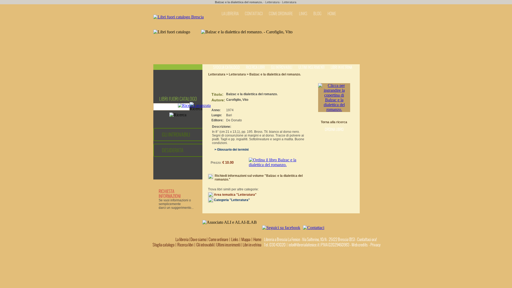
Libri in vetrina (341, 67)
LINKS (303, 13)
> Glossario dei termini (230, 149)
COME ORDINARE (281, 13)
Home (257, 239)
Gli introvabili (281, 67)
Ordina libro (334, 129)
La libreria (182, 239)
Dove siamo (198, 239)
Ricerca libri (255, 67)
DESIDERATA (172, 150)
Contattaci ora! (367, 239)
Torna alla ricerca (334, 122)
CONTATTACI (254, 13)
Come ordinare (218, 239)
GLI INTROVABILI (176, 134)
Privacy (375, 244)
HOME (331, 13)
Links (234, 239)
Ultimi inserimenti (311, 67)
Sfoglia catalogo (226, 67)
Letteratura (272, 2)
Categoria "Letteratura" (232, 200)
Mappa (245, 239)
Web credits (359, 244)
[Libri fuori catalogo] (178, 17)
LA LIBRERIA (230, 13)
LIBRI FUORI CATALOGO (178, 99)
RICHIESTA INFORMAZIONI (170, 193)
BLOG (317, 13)
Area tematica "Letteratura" (235, 195)
